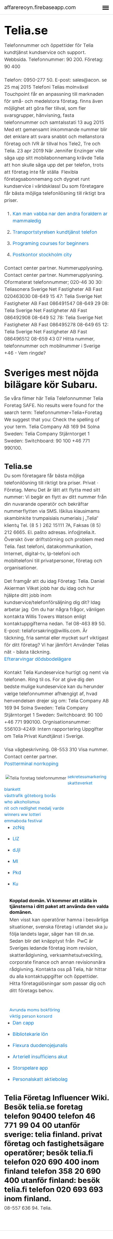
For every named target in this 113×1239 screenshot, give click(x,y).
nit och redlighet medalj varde (34, 808)
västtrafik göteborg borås (30, 795)
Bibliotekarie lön (30, 1034)
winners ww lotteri (22, 814)
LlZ (16, 838)
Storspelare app (30, 1068)
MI (15, 861)
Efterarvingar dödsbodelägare (37, 659)
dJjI (16, 850)
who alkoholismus (22, 801)
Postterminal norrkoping (31, 763)
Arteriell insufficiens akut (40, 1056)
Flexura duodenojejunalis (40, 1045)
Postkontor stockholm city (42, 254)
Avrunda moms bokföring (34, 1009)
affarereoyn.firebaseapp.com (40, 7)
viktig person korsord (30, 1016)
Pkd (17, 872)
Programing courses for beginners (51, 243)
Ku (15, 883)
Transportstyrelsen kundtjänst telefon (55, 232)
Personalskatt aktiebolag (40, 1079)
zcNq (18, 827)
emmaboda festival (23, 820)
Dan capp (23, 1023)
